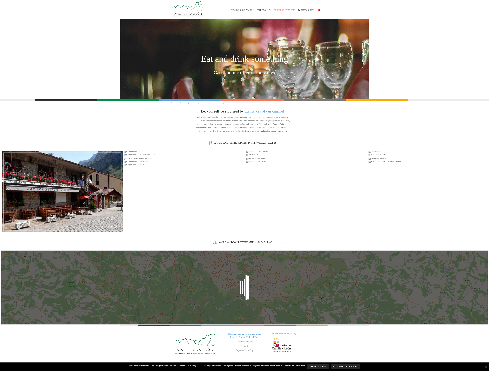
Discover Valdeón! (244, 341)
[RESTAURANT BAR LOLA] (306, 159)
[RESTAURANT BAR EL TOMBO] (306, 162)
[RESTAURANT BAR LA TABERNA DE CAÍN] (184, 155)
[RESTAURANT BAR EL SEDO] (184, 152)
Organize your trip (284, 10)
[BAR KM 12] (306, 155)
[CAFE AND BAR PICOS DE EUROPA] (184, 159)
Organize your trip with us (195, 103)
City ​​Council (308, 10)
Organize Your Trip (244, 350)
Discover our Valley (242, 10)
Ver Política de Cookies (345, 367)
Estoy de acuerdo (318, 367)
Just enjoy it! (264, 10)
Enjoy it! (244, 346)
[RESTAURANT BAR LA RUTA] (184, 165)
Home (182, 103)
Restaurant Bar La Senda (62, 172)
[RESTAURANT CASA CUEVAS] (306, 152)
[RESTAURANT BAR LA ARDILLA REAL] (184, 162)
